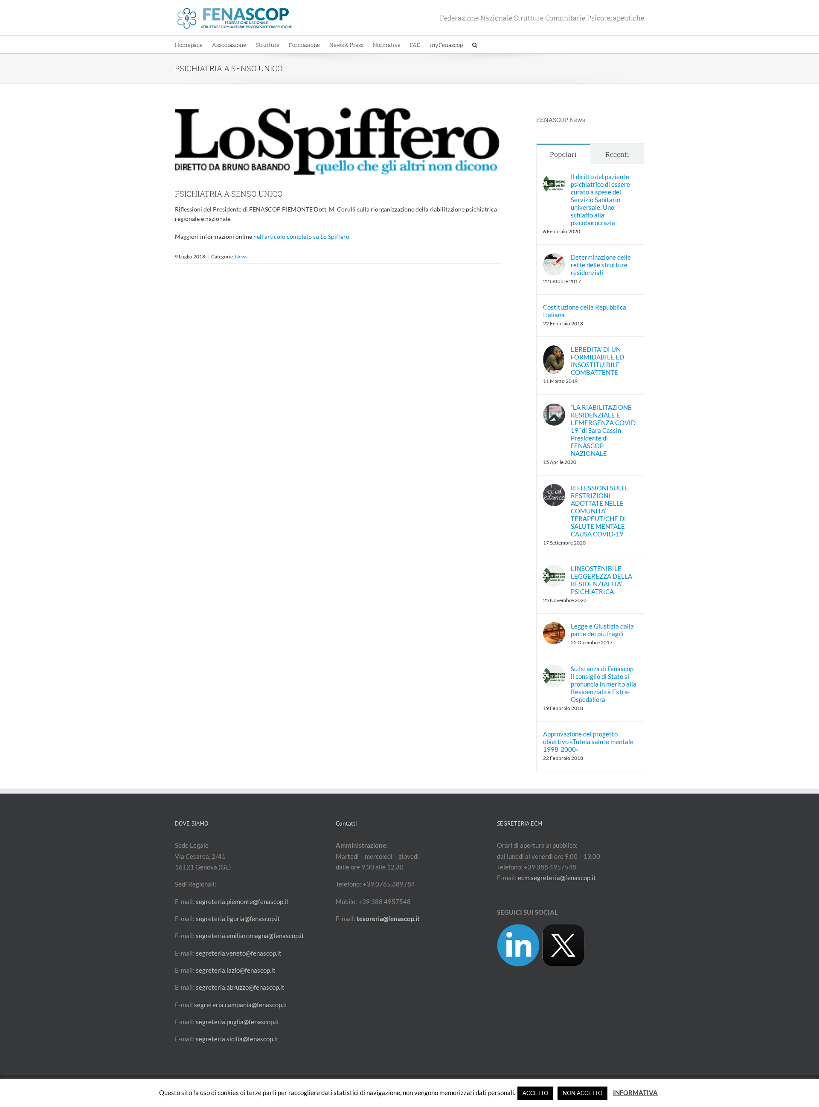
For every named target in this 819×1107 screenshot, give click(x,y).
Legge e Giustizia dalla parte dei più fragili (602, 630)
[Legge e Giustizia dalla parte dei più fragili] (554, 627)
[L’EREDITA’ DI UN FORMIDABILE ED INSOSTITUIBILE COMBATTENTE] (553, 350)
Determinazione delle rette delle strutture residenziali (601, 264)
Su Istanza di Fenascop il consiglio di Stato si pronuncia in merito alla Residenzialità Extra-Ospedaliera (603, 684)
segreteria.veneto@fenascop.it (239, 953)
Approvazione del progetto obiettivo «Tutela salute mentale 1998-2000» (588, 741)
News (241, 256)
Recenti (617, 154)
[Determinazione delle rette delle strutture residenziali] (554, 258)
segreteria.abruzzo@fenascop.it (240, 987)
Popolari (563, 154)
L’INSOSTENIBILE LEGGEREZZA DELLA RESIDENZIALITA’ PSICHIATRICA (601, 580)
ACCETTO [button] (535, 1093)
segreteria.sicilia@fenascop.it (237, 1039)
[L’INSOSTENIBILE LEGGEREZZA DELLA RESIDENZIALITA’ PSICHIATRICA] (554, 570)
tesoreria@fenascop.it (388, 918)
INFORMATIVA (635, 1092)
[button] (474, 44)
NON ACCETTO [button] (582, 1093)
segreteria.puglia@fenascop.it (237, 1022)
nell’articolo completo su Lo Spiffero (301, 236)
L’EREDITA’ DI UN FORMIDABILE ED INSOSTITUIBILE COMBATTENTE (597, 360)
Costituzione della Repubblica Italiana (584, 311)
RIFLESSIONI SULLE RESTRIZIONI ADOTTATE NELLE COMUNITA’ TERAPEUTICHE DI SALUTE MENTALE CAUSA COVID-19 (600, 511)
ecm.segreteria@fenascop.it (557, 877)
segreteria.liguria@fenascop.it (238, 918)
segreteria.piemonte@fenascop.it (242, 901)
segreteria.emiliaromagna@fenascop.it (250, 935)
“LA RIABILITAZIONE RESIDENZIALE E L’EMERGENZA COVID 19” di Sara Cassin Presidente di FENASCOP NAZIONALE (603, 430)
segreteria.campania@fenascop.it (241, 1004)
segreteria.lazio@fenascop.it (236, 970)
